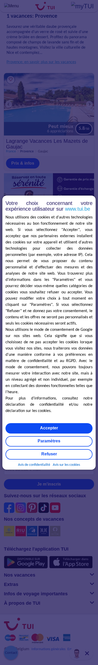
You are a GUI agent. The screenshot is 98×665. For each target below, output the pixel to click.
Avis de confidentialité (34, 465)
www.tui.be (77, 209)
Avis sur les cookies (66, 465)
